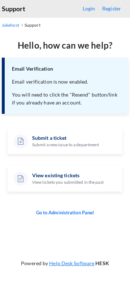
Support (13, 9)
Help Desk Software (71, 263)
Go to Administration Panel (65, 212)
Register (111, 8)
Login (89, 8)
